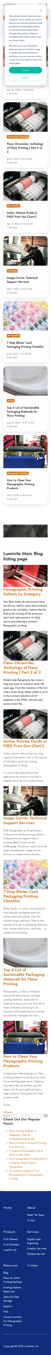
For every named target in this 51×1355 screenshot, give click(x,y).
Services (33, 1232)
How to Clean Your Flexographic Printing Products (23, 1061)
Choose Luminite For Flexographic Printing (12, 1321)
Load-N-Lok (9, 1250)
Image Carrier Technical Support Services (25, 820)
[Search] (46, 1115)
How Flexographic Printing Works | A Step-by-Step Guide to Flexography (28, 1163)
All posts (8, 1112)
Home (7, 1207)
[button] (46, 4)
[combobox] (23, 1115)
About (31, 1207)
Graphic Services (36, 1248)
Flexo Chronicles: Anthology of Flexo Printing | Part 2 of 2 (22, 667)
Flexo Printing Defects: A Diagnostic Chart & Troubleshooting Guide (22, 1135)
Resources (10, 1265)
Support (7, 1306)
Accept (25, 70)
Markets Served (35, 1254)
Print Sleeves (10, 1239)
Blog (5, 1272)
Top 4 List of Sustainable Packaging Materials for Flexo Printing (23, 977)
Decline (25, 77)
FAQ (5, 1311)
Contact (32, 1265)
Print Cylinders (11, 1244)
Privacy (31, 1220)
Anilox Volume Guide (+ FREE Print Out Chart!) (25, 743)
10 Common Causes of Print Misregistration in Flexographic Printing (26, 1175)
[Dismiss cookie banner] (41, 10)
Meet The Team (35, 1215)
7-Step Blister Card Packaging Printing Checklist (20, 896)
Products (9, 1232)
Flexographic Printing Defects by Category (23, 591)
